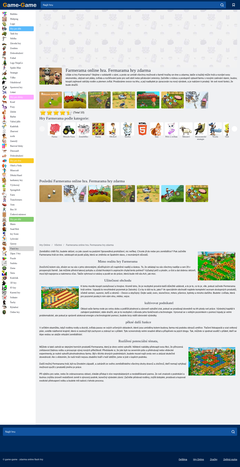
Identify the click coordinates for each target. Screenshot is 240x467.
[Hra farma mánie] (172, 100)
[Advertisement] (88, 38)
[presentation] (42, 129)
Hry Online (198, 459)
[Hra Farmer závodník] (148, 100)
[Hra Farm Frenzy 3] (123, 100)
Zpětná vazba (230, 459)
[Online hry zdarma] (20, 5)
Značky (213, 459)
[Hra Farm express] (75, 100)
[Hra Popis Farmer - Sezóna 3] (197, 100)
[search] (222, 4)
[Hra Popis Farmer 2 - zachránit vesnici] (99, 100)
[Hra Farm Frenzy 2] (50, 100)
